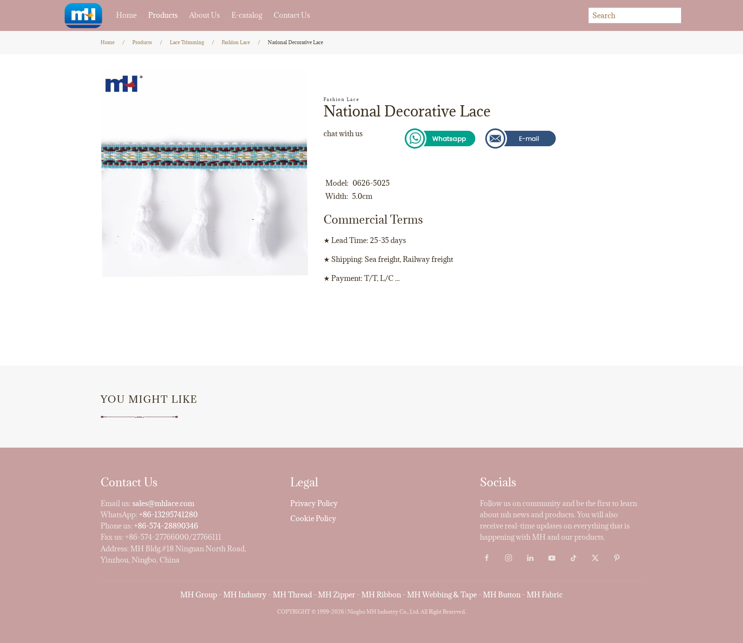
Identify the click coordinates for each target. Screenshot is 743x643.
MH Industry (245, 594)
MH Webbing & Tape (442, 594)
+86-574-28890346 (166, 525)
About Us (204, 15)
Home (126, 15)
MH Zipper (336, 594)
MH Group (198, 594)
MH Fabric (545, 594)
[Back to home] (83, 15)
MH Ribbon (381, 594)
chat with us (343, 133)
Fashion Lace (342, 99)
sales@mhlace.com (163, 503)
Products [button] (163, 15)
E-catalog (246, 15)
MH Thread (292, 594)
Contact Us (292, 15)
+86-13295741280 (168, 514)
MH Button (501, 594)
